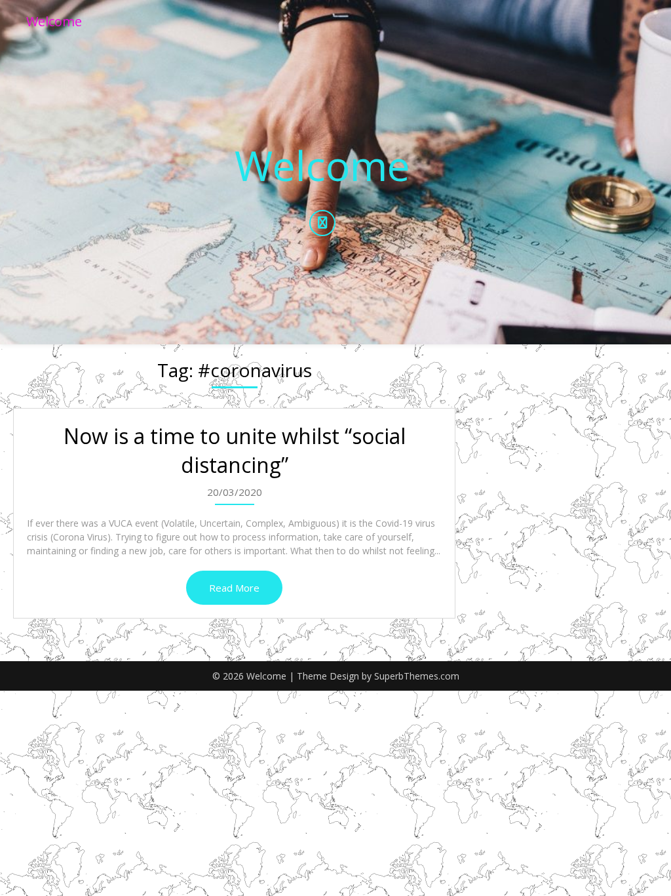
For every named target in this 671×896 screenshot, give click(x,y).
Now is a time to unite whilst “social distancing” (235, 450)
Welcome (54, 21)
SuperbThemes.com (416, 676)
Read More (234, 587)
